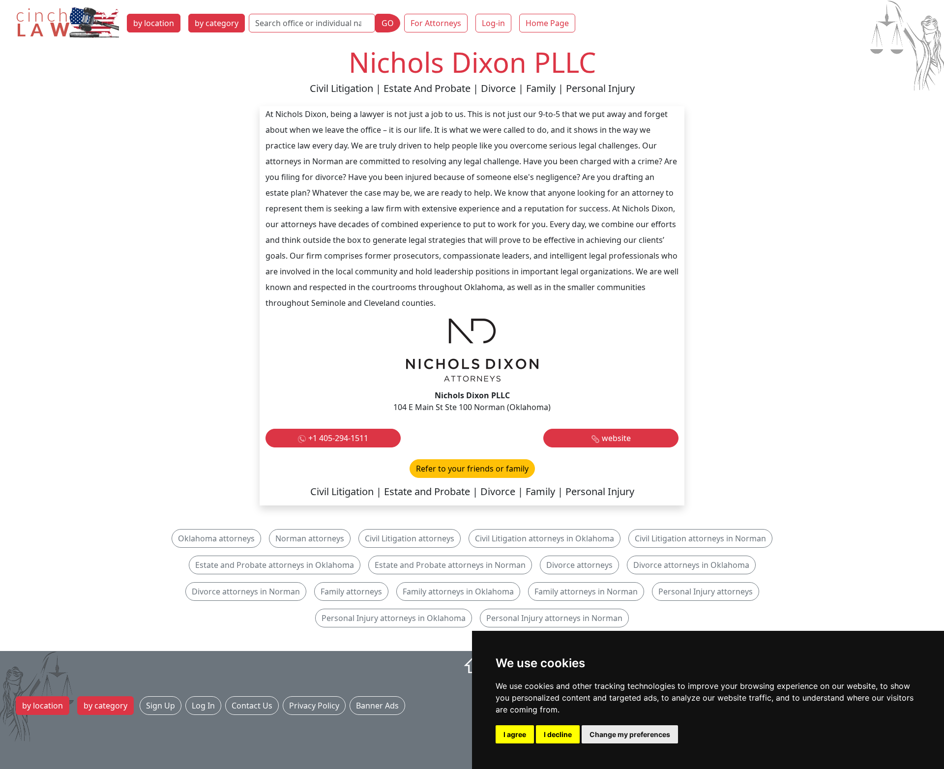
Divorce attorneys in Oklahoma (691, 565)
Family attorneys (351, 591)
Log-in (493, 23)
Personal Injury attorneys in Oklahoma (394, 618)
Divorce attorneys (579, 565)
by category (216, 23)
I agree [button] (514, 734)
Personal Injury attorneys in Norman (554, 618)
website (616, 438)
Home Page (547, 23)
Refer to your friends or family (472, 468)
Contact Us (252, 705)
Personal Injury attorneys (705, 591)
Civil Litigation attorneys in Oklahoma (544, 538)
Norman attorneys (309, 538)
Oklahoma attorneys (216, 538)
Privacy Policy (314, 705)
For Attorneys (436, 23)
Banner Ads (377, 705)
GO (388, 23)
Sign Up (160, 705)
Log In (203, 705)
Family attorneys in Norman (586, 591)
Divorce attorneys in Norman (246, 591)
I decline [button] (558, 734)
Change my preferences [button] (630, 734)
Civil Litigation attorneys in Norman (700, 538)
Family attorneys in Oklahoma (458, 591)
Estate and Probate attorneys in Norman (450, 565)
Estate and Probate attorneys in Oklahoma (274, 565)
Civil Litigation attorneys (409, 538)
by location (153, 23)
